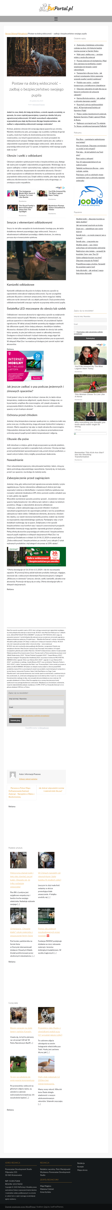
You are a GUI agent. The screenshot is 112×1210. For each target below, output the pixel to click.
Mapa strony (82, 1170)
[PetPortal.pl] (56, 12)
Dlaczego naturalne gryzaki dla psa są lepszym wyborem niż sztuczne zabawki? (90, 92)
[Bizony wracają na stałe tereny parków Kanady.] (18, 1022)
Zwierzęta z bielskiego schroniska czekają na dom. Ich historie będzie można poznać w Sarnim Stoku (88, 48)
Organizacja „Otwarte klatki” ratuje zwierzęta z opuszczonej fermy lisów (21, 932)
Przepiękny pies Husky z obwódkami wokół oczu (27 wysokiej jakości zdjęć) (50, 1031)
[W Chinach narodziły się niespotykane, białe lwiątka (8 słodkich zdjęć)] (46, 867)
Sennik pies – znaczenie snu (87, 241)
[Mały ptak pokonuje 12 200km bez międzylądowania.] (46, 1071)
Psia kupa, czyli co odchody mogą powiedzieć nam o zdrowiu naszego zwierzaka (90, 178)
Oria (45, 1207)
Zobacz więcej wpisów (28, 779)
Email (11, 707)
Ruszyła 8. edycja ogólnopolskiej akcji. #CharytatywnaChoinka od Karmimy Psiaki (88, 107)
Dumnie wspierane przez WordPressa (20, 1207)
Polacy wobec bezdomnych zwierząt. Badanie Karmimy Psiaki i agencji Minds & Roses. (90, 117)
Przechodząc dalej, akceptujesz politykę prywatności (30, 716)
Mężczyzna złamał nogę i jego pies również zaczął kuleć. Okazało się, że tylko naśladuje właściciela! (21, 880)
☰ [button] (56, 19)
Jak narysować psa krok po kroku (89, 225)
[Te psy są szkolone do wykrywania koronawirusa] (18, 1071)
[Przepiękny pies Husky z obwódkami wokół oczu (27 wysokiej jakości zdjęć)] (46, 1022)
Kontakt (80, 1167)
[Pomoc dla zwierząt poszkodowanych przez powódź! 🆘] (46, 922)
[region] (36, 608)
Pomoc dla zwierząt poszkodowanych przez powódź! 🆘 (49, 932)
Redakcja (81, 1163)
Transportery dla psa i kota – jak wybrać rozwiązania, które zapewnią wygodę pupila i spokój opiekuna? (88, 76)
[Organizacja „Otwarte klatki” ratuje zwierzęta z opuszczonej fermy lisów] (18, 922)
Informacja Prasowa (38, 104)
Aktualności (44, 728)
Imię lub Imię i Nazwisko (18, 699)
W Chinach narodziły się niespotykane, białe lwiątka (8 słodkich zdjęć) (49, 876)
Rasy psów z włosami (84, 158)
